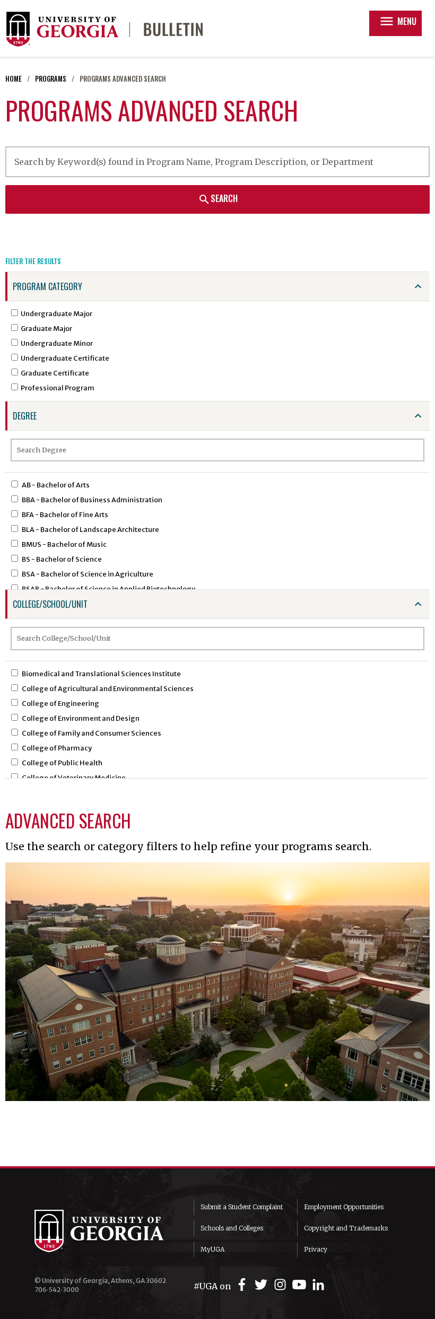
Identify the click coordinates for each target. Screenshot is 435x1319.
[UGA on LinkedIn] (318, 1285)
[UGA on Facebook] (243, 1285)
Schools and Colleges (232, 1228)
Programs (50, 79)
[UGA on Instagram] (281, 1285)
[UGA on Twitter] (262, 1285)
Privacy (315, 1249)
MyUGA (212, 1249)
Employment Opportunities (344, 1207)
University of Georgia (106, 1231)
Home (13, 79)
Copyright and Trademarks (346, 1228)
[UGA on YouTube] (300, 1285)
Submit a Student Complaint (242, 1207)
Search (218, 199)
